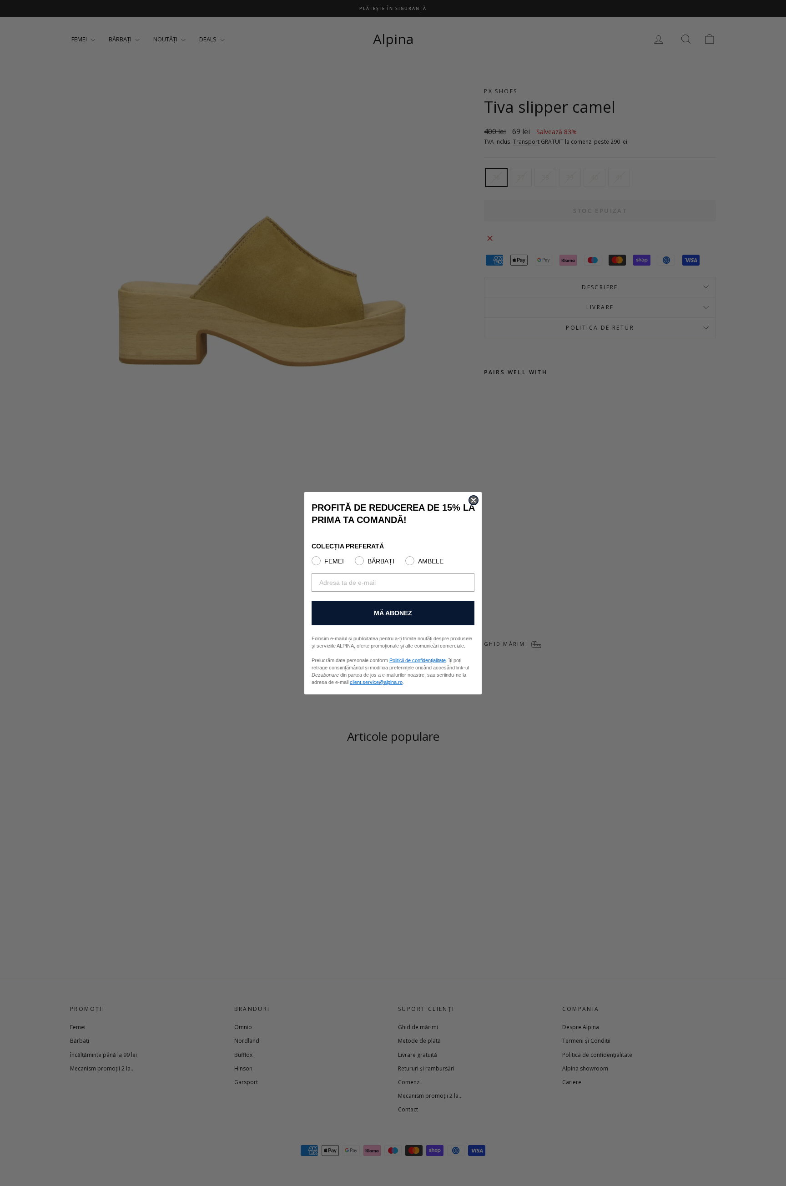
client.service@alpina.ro (376, 682)
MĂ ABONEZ (393, 613)
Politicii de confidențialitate (417, 660)
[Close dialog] (473, 500)
